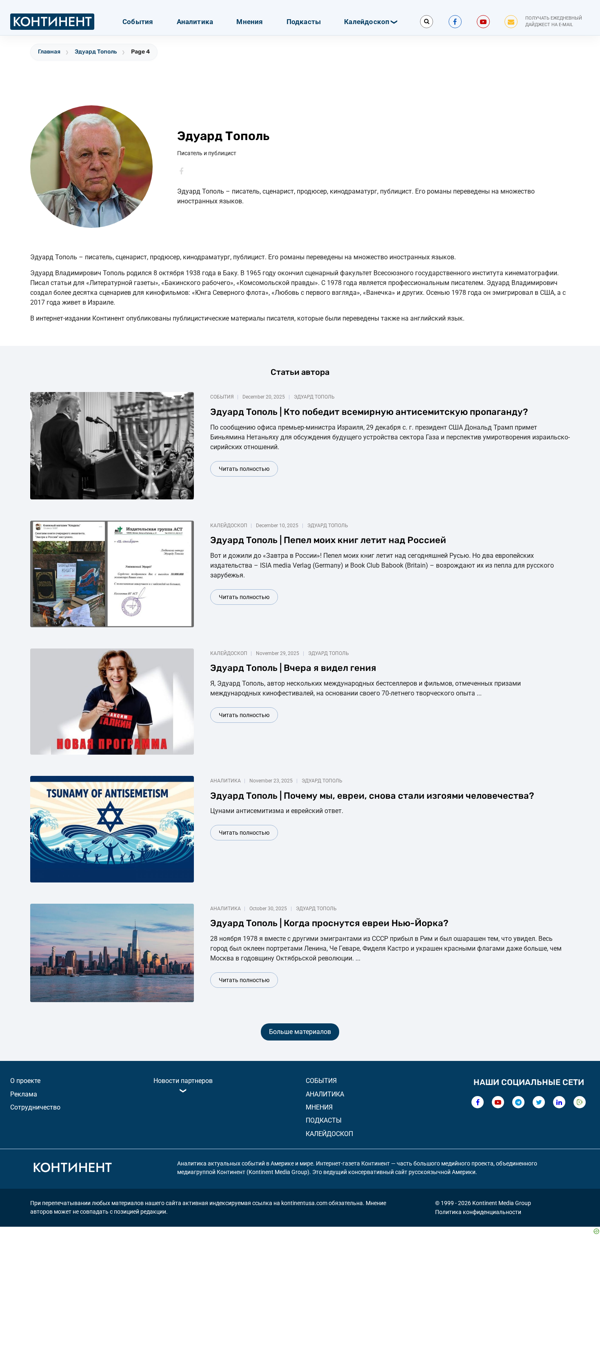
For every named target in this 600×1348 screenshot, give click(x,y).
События (137, 22)
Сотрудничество (35, 1107)
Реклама (23, 1094)
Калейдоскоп (366, 22)
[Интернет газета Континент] (72, 1168)
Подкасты (304, 22)
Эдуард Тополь (96, 51)
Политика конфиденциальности (478, 1212)
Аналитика (195, 22)
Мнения (249, 22)
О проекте (25, 1081)
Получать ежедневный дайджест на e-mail (553, 22)
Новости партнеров (183, 1081)
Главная (49, 51)
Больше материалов (300, 1032)
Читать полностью (244, 469)
